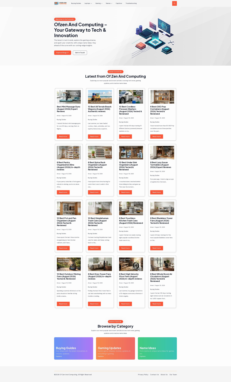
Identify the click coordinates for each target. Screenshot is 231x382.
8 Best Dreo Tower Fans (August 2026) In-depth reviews (99, 276)
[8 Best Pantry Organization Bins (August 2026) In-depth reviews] (69, 152)
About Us (164, 375)
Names (108, 3)
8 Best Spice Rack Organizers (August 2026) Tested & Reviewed (97, 166)
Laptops (87, 3)
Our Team (173, 375)
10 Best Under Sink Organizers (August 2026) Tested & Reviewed (128, 166)
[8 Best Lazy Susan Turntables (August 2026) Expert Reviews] (162, 152)
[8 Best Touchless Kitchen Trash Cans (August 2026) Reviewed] (131, 208)
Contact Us (154, 375)
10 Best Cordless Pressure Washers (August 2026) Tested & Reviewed (130, 110)
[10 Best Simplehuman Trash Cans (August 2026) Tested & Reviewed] (100, 208)
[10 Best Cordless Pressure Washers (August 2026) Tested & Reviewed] (131, 97)
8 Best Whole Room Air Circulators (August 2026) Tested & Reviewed (161, 277)
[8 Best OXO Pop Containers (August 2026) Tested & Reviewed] (162, 97)
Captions (119, 3)
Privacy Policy (143, 375)
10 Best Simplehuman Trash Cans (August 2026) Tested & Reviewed (98, 221)
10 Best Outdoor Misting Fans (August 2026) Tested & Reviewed (69, 276)
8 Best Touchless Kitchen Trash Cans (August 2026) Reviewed (131, 220)
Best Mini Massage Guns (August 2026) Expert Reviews (68, 109)
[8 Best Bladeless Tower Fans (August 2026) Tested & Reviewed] (162, 208)
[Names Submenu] (112, 3)
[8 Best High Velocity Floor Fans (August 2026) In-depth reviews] (131, 264)
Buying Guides (76, 3)
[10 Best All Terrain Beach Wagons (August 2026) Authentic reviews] (100, 97)
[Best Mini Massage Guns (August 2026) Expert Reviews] (69, 97)
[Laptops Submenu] (92, 3)
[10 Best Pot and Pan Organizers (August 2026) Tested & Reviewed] (69, 208)
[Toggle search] (174, 3)
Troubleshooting (131, 3)
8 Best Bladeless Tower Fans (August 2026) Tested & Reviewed (161, 220)
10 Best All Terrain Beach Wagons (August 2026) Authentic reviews (99, 109)
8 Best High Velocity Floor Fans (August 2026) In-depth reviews (130, 276)
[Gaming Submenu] (102, 3)
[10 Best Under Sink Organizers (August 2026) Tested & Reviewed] (131, 152)
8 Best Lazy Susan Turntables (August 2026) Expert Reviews (160, 164)
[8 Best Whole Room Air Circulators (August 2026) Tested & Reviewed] (162, 264)
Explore (59, 356)
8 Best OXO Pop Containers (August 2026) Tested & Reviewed (159, 110)
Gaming (98, 3)
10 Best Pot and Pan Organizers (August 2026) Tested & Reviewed (66, 221)
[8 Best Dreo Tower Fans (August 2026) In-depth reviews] (100, 264)
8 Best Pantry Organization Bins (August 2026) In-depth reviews (68, 166)
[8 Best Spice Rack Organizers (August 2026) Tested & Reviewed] (100, 152)
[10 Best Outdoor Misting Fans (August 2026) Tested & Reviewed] (69, 264)
